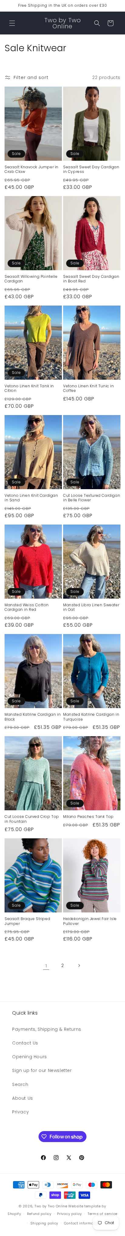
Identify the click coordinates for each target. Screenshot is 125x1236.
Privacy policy (69, 1213)
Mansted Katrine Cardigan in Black (33, 717)
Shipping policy (44, 1223)
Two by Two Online (51, 1206)
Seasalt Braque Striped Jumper (27, 921)
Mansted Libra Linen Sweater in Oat (91, 607)
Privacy (20, 1112)
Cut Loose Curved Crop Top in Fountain (32, 819)
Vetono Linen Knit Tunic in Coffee (88, 388)
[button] (12, 23)
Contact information (82, 1223)
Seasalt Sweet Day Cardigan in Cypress (91, 169)
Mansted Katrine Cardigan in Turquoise (91, 717)
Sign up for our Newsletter (42, 1070)
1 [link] (46, 965)
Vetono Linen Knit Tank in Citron (29, 388)
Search (20, 1084)
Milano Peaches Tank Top (88, 816)
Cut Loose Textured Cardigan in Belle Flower (91, 498)
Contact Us (25, 1043)
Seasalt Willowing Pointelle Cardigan (31, 279)
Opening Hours (29, 1057)
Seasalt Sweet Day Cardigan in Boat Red (91, 279)
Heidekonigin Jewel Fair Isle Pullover (90, 921)
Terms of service (102, 1213)
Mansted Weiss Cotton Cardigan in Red (27, 607)
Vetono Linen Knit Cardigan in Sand (31, 498)
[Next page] (79, 965)
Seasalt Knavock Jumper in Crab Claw (32, 169)
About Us (22, 1098)
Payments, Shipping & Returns (46, 1029)
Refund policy (39, 1213)
